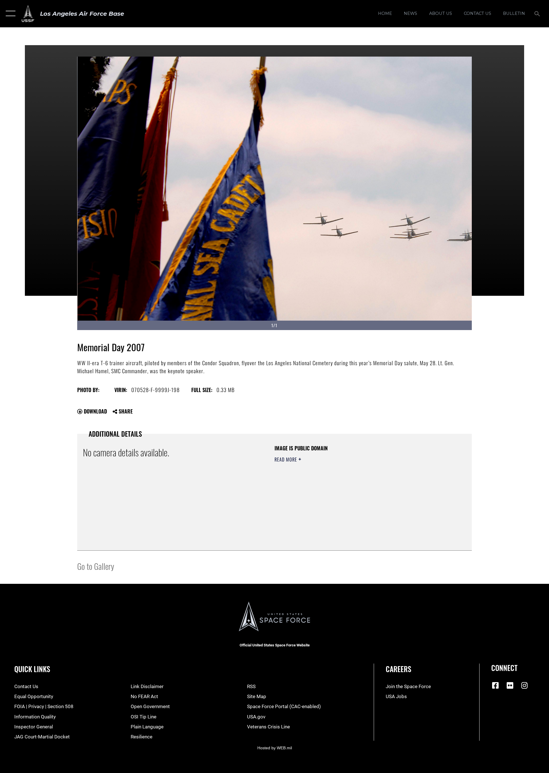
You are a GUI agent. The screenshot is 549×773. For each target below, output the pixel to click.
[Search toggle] (537, 13)
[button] (9, 13)
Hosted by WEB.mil (274, 748)
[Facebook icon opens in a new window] (495, 685)
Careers (398, 669)
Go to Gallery (95, 566)
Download (94, 411)
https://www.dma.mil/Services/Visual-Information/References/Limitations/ (341, 496)
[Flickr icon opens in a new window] (510, 685)
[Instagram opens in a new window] (524, 685)
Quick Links (32, 669)
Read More (286, 459)
